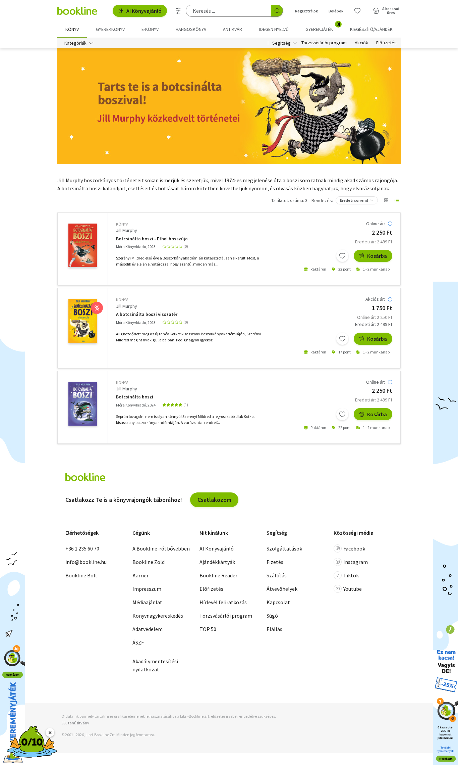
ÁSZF (138, 642)
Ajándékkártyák (217, 562)
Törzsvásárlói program (324, 43)
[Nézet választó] (386, 200)
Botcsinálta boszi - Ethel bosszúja (152, 239)
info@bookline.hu (86, 562)
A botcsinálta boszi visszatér (146, 314)
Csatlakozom (214, 500)
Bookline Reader (218, 575)
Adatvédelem (147, 629)
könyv (122, 224)
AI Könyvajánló (144, 10)
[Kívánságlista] (357, 11)
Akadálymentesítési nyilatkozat (155, 665)
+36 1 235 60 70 (82, 548)
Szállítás (277, 575)
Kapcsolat (278, 602)
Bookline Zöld (148, 562)
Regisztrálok (306, 10)
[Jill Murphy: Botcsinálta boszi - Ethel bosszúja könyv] (82, 245)
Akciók (361, 43)
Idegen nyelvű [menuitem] (274, 29)
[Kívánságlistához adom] (342, 256)
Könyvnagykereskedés (157, 615)
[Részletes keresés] (178, 11)
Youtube (352, 588)
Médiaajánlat (147, 602)
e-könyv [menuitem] (150, 29)
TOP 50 (207, 629)
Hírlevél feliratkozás (223, 602)
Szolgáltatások (284, 548)
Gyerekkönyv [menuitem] (110, 29)
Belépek (336, 10)
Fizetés (275, 562)
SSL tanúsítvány (75, 722)
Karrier (140, 575)
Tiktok (351, 575)
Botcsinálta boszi (134, 397)
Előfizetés (386, 43)
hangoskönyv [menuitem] (191, 29)
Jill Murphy (126, 230)
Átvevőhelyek (282, 588)
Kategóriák (75, 43)
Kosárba (377, 255)
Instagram (355, 562)
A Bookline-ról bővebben (161, 548)
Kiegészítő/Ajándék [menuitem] (371, 29)
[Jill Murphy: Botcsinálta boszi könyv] (82, 404)
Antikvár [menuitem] (232, 29)
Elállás (274, 629)
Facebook (354, 548)
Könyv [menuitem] (72, 29)
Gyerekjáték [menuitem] (322, 26)
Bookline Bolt (81, 575)
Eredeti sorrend (354, 200)
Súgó (272, 615)
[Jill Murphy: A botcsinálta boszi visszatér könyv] (82, 321)
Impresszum (146, 588)
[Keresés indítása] (277, 11)
